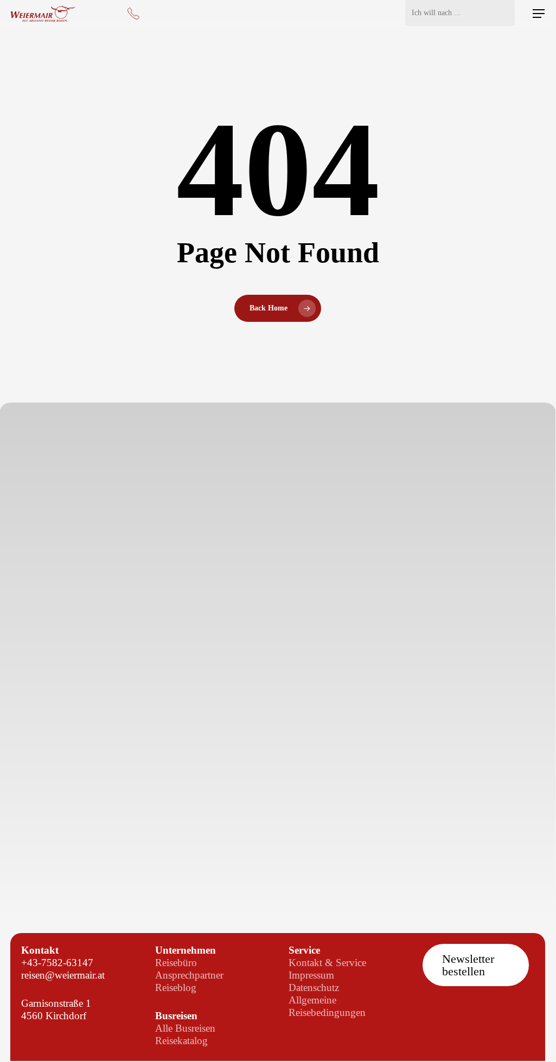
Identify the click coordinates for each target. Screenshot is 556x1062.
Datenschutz (314, 987)
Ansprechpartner (189, 975)
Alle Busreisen (185, 1028)
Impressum (311, 975)
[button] (539, 13)
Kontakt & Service (327, 962)
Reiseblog (175, 987)
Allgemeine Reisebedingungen (327, 1006)
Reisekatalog (181, 1040)
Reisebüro (176, 962)
